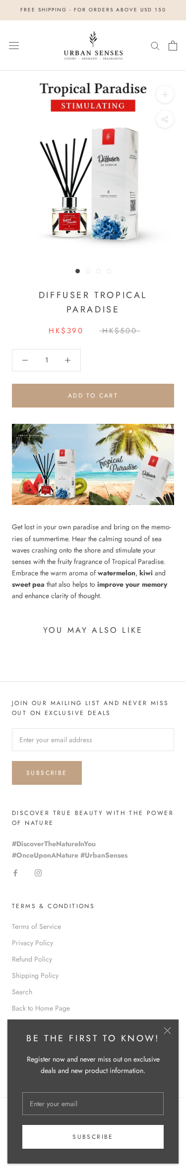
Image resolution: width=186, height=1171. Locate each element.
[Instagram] (38, 872)
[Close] (167, 1030)
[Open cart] (173, 46)
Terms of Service (36, 926)
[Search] (155, 45)
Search (22, 992)
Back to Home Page (41, 1008)
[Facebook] (15, 872)
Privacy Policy (32, 943)
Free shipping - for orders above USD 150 (93, 9)
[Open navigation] (14, 46)
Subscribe (93, 1136)
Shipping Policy (35, 975)
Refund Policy (32, 959)
